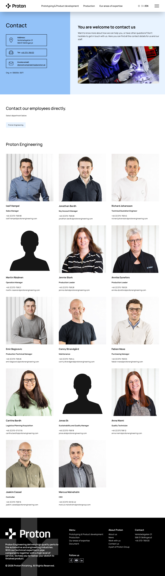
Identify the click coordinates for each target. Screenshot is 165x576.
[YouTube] (76, 560)
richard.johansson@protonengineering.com (130, 218)
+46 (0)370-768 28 (66, 287)
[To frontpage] (16, 6)
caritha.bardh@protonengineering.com (22, 433)
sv (142, 5)
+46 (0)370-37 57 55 (14, 430)
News (111, 537)
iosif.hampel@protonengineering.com (21, 218)
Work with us (114, 540)
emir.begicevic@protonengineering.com (22, 361)
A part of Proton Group (119, 547)
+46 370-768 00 (142, 540)
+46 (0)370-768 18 (66, 430)
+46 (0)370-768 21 (13, 287)
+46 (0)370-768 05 (119, 359)
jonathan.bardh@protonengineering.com (76, 218)
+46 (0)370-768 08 (66, 216)
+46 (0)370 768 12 (119, 430)
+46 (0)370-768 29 (119, 287)
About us (113, 534)
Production (89, 5)
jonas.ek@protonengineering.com (73, 433)
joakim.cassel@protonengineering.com (22, 504)
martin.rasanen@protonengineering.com (23, 290)
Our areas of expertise (111, 5)
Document (74, 543)
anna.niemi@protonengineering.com (127, 433)
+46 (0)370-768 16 (13, 502)
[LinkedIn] (82, 560)
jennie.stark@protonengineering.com (74, 290)
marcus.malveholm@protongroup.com (75, 504)
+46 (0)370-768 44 (66, 359)
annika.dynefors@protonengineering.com (129, 290)
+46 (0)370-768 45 (119, 216)
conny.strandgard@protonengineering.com (77, 361)
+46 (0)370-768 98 (13, 216)
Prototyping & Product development (60, 5)
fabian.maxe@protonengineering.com (127, 361)
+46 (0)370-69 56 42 (67, 502)
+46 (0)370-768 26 (13, 359)
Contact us (114, 543)
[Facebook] (71, 560)
